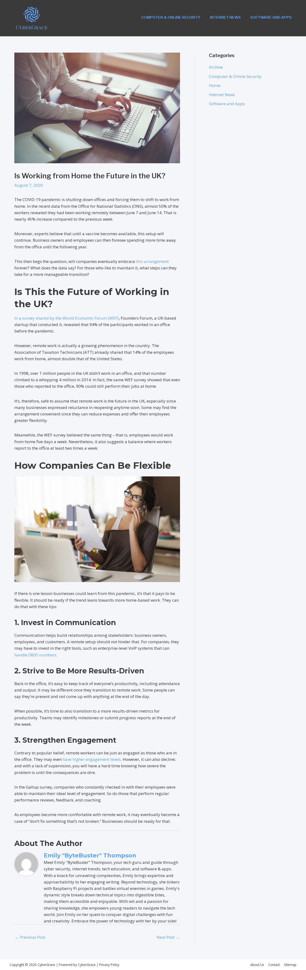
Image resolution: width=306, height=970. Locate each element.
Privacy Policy (108, 964)
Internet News (225, 17)
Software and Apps (271, 17)
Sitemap (290, 964)
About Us (257, 964)
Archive (216, 67)
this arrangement (152, 261)
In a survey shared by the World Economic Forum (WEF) (66, 318)
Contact (274, 964)
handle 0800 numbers (35, 655)
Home (214, 85)
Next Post (168, 937)
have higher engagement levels (92, 759)
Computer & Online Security (170, 17)
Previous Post (30, 937)
